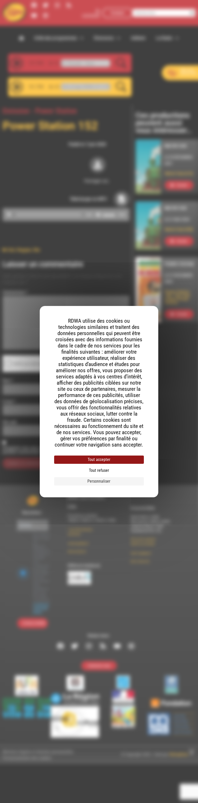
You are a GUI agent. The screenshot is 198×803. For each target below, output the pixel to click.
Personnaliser (98, 481)
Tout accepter (99, 459)
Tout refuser (99, 470)
